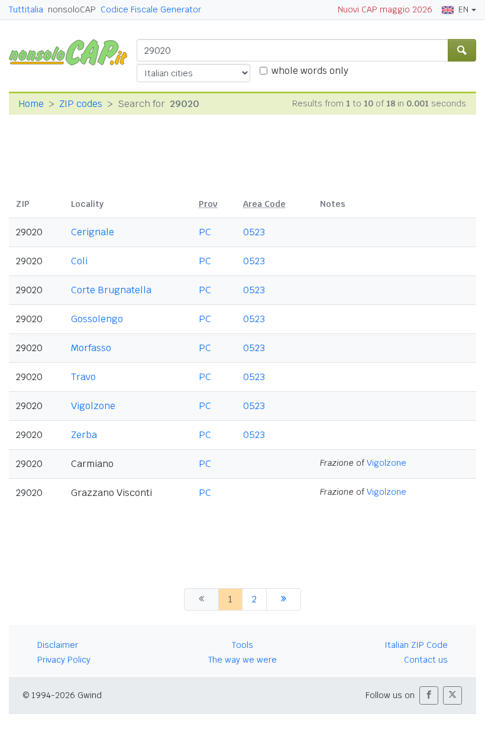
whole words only (309, 70)
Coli (79, 261)
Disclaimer (57, 645)
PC (205, 232)
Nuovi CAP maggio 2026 (385, 9)
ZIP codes (80, 104)
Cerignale (92, 232)
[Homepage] (73, 52)
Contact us (426, 659)
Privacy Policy (63, 659)
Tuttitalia (26, 9)
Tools (242, 645)
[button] (428, 695)
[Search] (462, 50)
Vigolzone (93, 406)
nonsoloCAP (72, 9)
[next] (283, 599)
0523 (254, 232)
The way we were (242, 659)
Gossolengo (97, 319)
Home (31, 104)
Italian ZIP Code (416, 645)
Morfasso (91, 348)
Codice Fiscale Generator (151, 9)
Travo (83, 377)
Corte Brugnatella (111, 290)
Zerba (84, 435)
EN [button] (463, 9)
